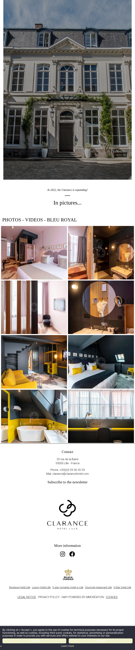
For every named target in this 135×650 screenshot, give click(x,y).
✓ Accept (34, 640)
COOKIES (112, 597)
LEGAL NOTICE (27, 597)
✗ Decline (100, 640)
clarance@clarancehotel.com (70, 473)
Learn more (67, 646)
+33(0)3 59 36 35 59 (72, 470)
